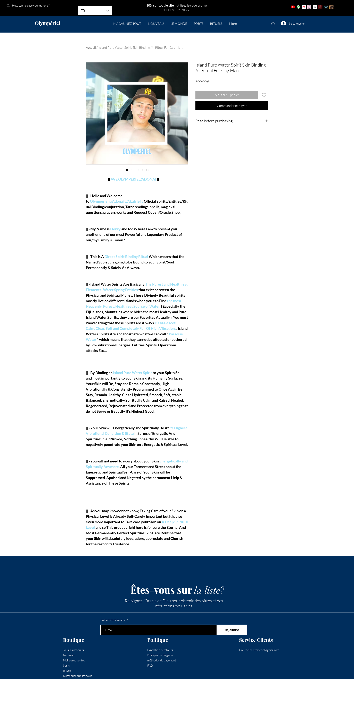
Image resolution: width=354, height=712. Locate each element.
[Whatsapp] (298, 7)
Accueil (91, 47)
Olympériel (47, 23)
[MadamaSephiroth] (326, 7)
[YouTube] (293, 7)
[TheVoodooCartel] (331, 7)
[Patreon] (304, 7)
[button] (273, 23)
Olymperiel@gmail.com (265, 650)
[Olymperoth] (320, 7)
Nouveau (69, 655)
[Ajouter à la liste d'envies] (264, 95)
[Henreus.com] (315, 7)
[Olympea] (309, 7)
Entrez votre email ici (113, 620)
